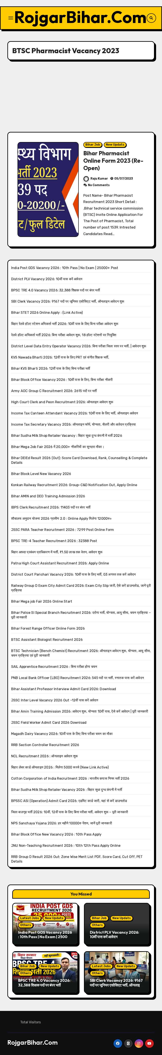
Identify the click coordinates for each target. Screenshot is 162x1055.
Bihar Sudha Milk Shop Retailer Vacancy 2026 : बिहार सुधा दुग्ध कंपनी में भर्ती (66, 790)
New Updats (115, 144)
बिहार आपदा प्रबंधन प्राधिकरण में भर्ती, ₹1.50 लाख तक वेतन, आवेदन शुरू (57, 552)
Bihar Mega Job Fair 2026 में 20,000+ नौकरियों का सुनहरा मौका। (57, 447)
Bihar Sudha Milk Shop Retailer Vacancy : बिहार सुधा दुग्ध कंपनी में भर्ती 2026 (66, 436)
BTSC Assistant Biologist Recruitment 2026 (47, 640)
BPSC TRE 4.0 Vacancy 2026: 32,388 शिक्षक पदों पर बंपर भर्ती (55, 290)
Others (25, 925)
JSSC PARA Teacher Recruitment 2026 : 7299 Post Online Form (62, 530)
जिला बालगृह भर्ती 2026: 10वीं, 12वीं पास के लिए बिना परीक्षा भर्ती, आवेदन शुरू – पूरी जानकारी (69, 812)
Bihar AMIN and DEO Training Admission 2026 (48, 496)
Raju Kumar (99, 178)
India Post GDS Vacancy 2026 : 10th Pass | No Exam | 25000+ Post (64, 268)
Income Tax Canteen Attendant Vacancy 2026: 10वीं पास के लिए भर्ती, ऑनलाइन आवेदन (74, 413)
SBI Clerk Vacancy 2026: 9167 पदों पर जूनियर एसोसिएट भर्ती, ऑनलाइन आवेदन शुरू (67, 301)
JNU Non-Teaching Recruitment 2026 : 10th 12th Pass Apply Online (66, 846)
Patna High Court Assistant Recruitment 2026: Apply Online (60, 563)
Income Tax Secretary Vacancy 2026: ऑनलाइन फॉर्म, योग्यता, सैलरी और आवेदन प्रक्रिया (73, 424)
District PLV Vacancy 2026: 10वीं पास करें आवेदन (46, 279)
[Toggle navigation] (10, 17)
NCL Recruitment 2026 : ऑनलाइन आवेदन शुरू (44, 756)
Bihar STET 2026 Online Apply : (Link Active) (47, 313)
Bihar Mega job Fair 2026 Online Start (41, 601)
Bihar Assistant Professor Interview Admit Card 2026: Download (63, 689)
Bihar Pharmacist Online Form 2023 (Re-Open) (113, 161)
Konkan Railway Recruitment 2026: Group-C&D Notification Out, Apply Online (74, 485)
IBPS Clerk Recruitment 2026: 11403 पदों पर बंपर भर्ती (50, 507)
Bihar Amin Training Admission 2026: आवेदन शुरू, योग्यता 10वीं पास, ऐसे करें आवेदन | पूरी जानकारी (79, 711)
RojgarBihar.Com (80, 16)
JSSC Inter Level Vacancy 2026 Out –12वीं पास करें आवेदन (54, 700)
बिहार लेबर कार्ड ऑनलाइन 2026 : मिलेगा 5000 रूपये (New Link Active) (60, 767)
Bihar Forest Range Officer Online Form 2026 (48, 628)
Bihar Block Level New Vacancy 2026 (41, 474)
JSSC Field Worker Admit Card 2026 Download (48, 723)
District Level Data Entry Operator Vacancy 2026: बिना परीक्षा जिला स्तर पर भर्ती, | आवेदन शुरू (78, 346)
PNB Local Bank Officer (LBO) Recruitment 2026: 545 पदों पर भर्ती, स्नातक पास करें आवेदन (77, 678)
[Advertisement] (81, 96)
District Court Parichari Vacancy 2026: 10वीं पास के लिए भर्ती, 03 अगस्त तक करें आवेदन (73, 574)
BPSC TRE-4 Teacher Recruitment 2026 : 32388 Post (54, 541)
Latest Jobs (29, 918)
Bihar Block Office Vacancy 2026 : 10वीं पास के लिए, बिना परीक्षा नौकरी (62, 380)
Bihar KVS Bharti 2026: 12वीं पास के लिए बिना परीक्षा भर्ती (50, 369)
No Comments (99, 185)
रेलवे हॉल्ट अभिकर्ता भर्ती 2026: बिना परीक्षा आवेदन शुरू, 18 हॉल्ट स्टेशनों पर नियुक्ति (63, 335)
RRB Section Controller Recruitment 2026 (45, 745)
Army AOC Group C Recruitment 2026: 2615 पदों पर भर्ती (54, 391)
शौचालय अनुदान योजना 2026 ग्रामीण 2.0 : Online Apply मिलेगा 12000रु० (61, 519)
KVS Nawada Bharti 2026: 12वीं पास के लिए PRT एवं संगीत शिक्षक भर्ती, (60, 357)
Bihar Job (92, 144)
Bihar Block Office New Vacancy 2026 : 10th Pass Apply (56, 834)
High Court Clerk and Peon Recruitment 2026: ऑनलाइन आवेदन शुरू (62, 402)
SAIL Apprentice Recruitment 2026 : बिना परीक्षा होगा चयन (54, 667)
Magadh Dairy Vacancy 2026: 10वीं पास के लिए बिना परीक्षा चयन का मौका (62, 734)
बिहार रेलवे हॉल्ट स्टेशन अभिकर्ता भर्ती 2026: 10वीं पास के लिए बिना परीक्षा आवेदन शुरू (64, 324)
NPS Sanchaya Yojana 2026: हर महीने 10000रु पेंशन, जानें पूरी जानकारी (61, 823)
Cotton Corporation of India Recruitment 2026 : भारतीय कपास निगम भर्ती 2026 (70, 778)
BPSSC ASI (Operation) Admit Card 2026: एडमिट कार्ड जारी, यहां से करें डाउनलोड (69, 801)
